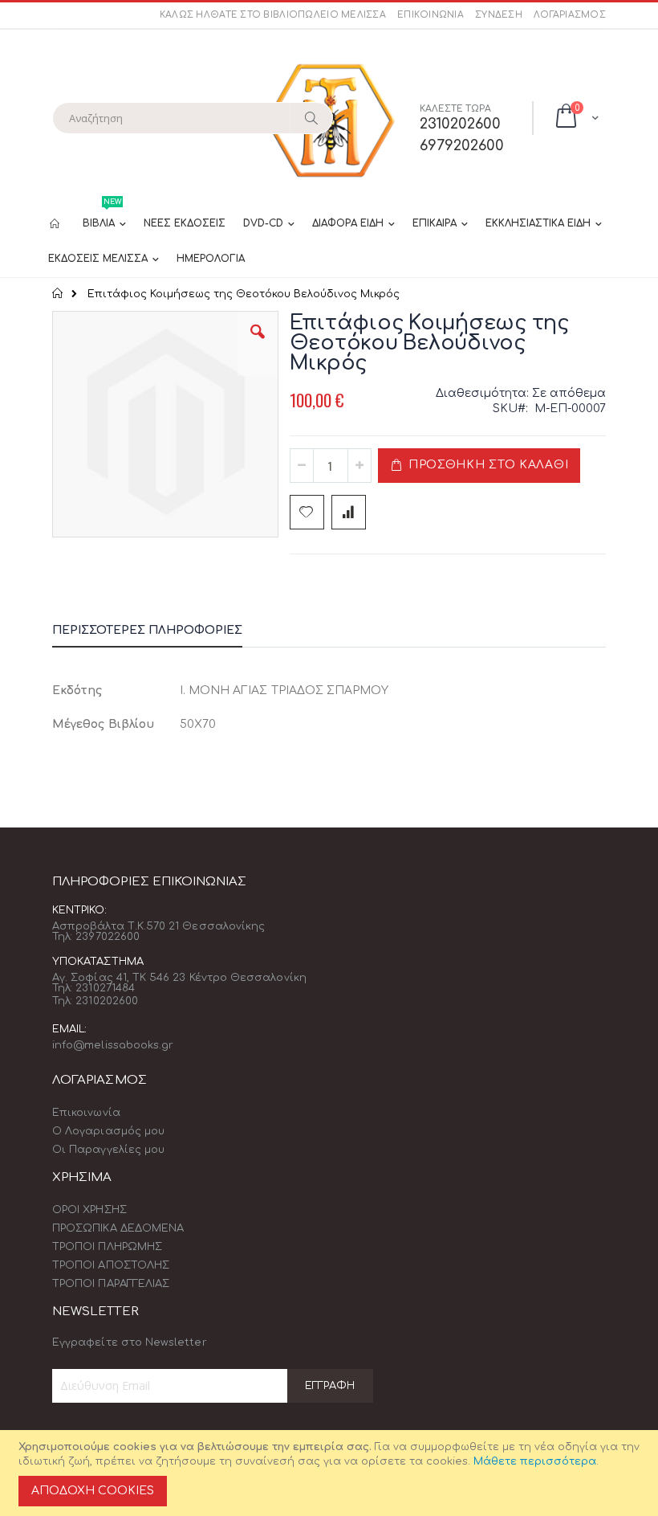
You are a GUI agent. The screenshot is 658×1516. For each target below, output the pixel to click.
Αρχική (58, 293)
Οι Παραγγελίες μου (108, 1149)
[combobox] (192, 118)
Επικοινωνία (430, 15)
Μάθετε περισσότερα (534, 1461)
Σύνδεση (498, 15)
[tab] (159, 633)
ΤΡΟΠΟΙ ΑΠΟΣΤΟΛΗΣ (110, 1265)
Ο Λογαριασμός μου (108, 1131)
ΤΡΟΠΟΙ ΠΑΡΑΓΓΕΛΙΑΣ (110, 1283)
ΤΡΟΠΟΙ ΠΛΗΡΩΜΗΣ (107, 1246)
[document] (331, 1473)
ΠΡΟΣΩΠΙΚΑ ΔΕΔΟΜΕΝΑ (118, 1228)
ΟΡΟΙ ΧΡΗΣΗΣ (89, 1210)
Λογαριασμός (570, 15)
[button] (258, 344)
